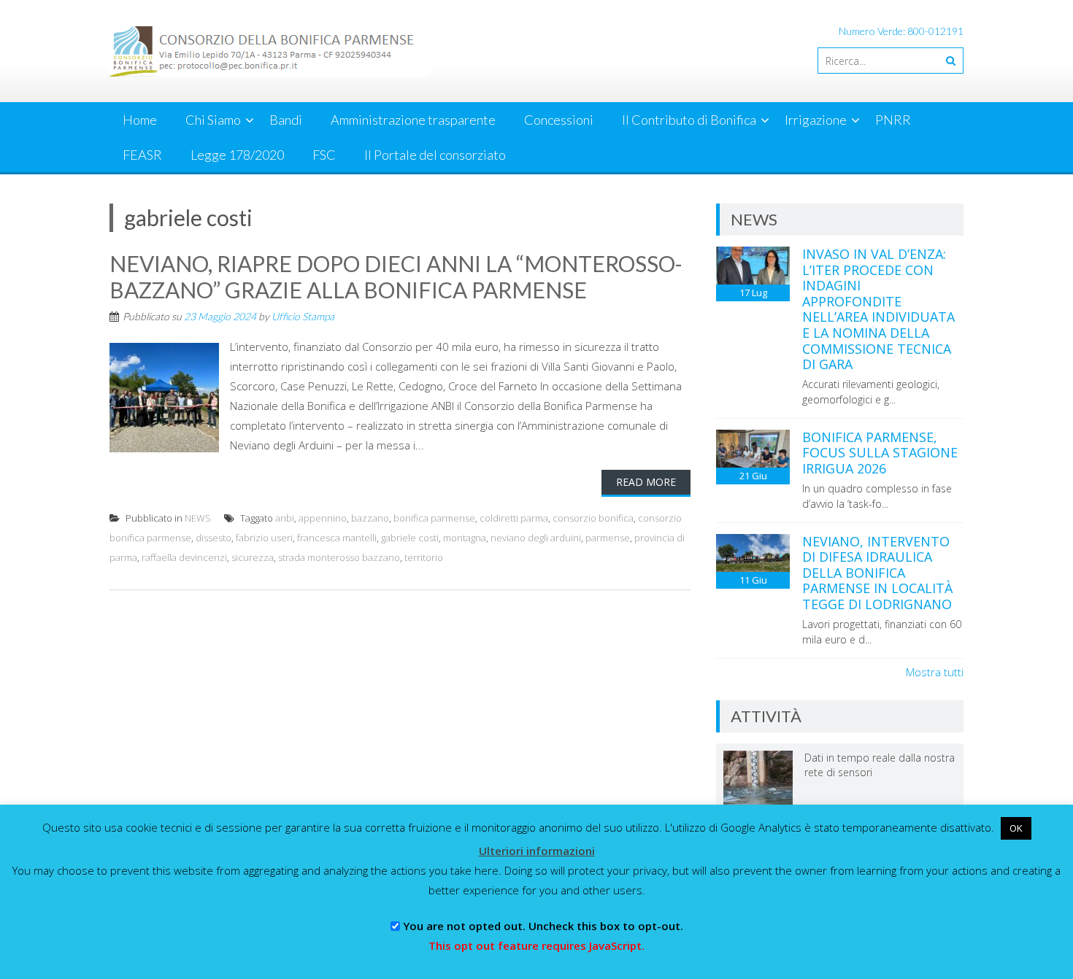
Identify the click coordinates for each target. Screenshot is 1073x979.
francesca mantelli (337, 537)
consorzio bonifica (593, 518)
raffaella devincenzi (184, 557)
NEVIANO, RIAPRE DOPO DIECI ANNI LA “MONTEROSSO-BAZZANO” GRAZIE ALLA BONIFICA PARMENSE (395, 276)
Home (140, 120)
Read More (646, 482)
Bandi (285, 120)
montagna (464, 537)
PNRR (893, 120)
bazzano (370, 518)
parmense (607, 537)
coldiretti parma (514, 518)
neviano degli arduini (536, 537)
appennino (323, 518)
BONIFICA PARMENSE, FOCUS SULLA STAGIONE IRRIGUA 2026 (880, 452)
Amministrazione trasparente (413, 120)
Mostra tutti (935, 672)
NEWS (198, 518)
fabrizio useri (264, 537)
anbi (284, 518)
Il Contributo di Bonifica (689, 120)
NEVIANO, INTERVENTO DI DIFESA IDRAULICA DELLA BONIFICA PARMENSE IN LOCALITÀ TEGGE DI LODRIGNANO (877, 573)
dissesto (213, 537)
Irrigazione (816, 120)
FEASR (142, 155)
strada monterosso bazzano (339, 557)
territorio (423, 557)
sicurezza (252, 557)
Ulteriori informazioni (537, 850)
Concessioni (558, 120)
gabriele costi (410, 537)
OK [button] (1016, 828)
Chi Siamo (213, 120)
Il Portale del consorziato (435, 155)
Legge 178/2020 (237, 155)
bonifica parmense (434, 518)
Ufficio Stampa (303, 316)
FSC (324, 155)
